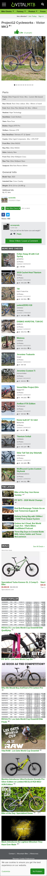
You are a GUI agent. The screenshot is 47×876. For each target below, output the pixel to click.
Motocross (34, 854)
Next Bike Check (12, 208)
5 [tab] (21, 85)
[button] (3, 214)
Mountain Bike (22, 854)
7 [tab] (25, 85)
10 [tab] (30, 85)
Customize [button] (6, 871)
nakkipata (20, 439)
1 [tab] (14, 85)
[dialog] (23, 868)
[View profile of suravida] (4, 200)
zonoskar (20, 308)
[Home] (23, 4)
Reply (19, 234)
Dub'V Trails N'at (22, 291)
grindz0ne (20, 259)
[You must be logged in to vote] (11, 234)
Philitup (19, 275)
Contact (12, 854)
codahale (20, 341)
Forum (43, 11)
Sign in (41, 16)
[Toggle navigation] (4, 4)
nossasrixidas (22, 373)
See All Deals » (39, 546)
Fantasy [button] (20, 11)
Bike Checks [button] (6, 11)
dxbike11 (20, 324)
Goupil (19, 357)
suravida (12, 198)
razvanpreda (14, 225)
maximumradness (23, 474)
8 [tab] (27, 85)
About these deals (7, 550)
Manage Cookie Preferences (23, 859)
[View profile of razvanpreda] (6, 227)
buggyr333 (20, 390)
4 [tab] (20, 85)
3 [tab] (18, 85)
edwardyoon (21, 455)
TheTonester (21, 406)
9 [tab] (29, 85)
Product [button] (32, 11)
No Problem (37, 871)
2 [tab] (16, 85)
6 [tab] (23, 85)
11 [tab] (32, 85)
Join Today (32, 16)
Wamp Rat (20, 422)
